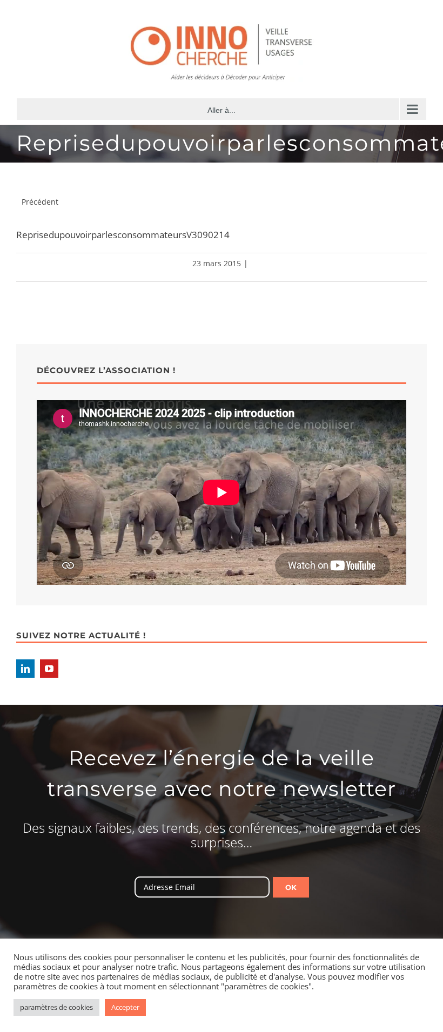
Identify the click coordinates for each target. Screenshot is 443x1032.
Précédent (40, 202)
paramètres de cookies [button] (56, 1007)
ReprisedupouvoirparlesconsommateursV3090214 (123, 234)
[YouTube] (49, 668)
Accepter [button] (125, 1007)
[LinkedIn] (25, 668)
